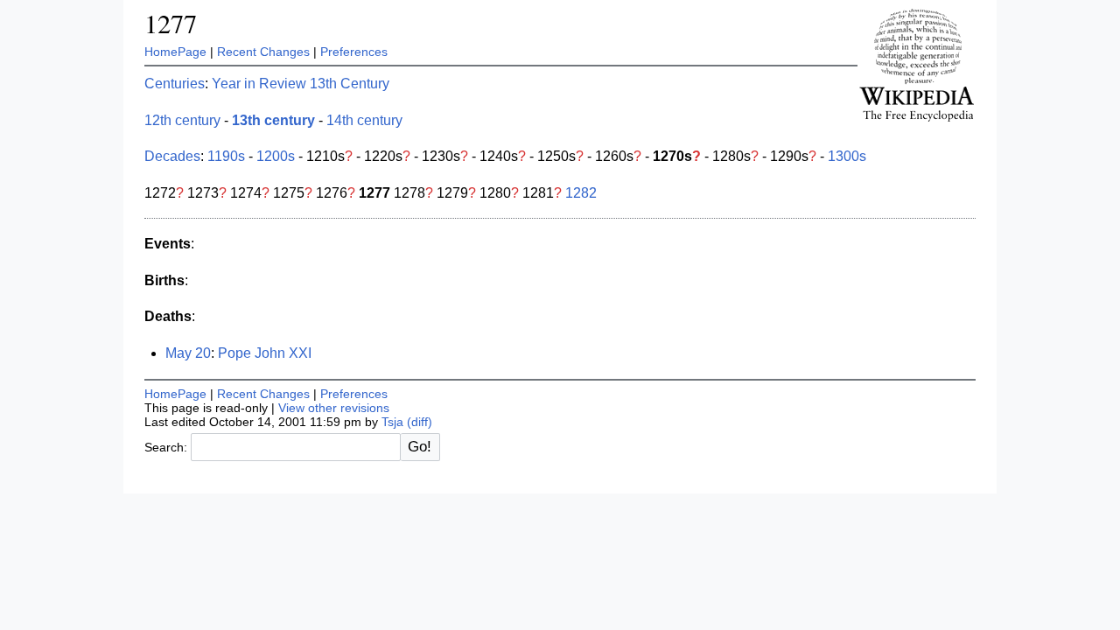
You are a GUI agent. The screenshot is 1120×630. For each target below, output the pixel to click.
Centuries (174, 83)
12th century (182, 120)
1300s (847, 156)
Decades (172, 156)
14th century (364, 120)
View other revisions (333, 408)
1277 (170, 23)
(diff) (419, 422)
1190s (226, 156)
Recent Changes (263, 52)
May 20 (188, 353)
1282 (581, 193)
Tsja (392, 422)
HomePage (175, 52)
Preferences (354, 52)
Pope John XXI (265, 353)
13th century (273, 120)
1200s (275, 156)
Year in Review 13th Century (300, 83)
